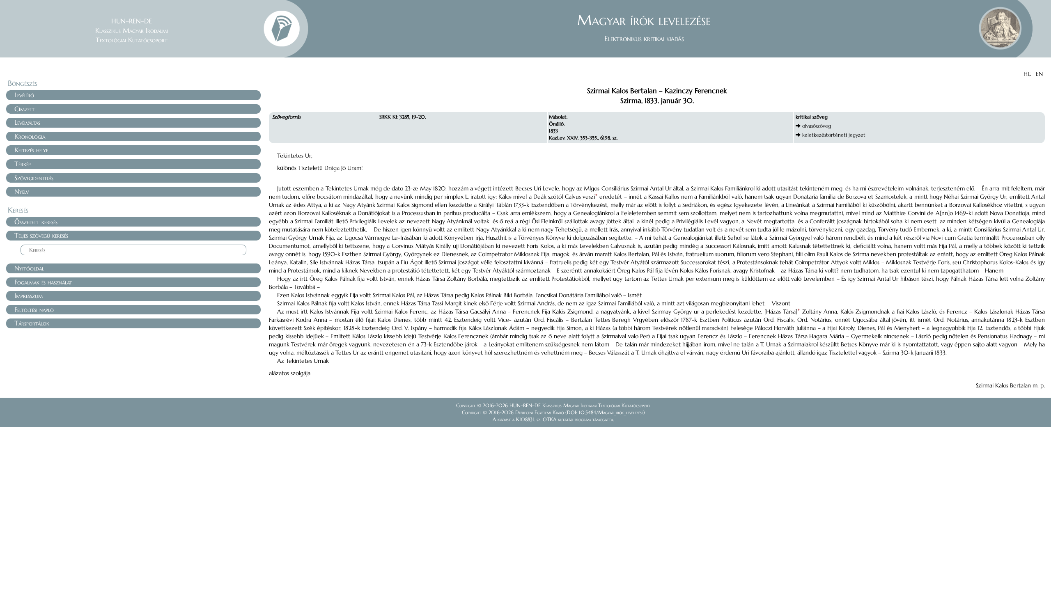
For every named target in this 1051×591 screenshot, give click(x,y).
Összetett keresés (35, 222)
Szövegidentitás (33, 178)
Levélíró (24, 95)
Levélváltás (27, 122)
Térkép (22, 164)
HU (1027, 74)
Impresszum (28, 295)
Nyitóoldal (29, 268)
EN (1039, 74)
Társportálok (31, 323)
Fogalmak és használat (43, 282)
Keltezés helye (31, 150)
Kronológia (29, 136)
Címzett (24, 109)
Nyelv (21, 191)
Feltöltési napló (34, 309)
